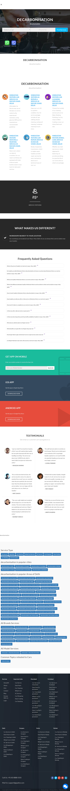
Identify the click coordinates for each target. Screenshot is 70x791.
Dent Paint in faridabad (53, 688)
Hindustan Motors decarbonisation (38, 640)
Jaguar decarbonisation (22, 640)
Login (5, 700)
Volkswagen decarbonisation (23, 634)
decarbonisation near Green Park (44, 578)
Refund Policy (63, 790)
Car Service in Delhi (9, 732)
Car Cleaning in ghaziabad (36, 693)
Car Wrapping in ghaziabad (37, 706)
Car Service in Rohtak (61, 732)
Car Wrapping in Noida (42, 748)
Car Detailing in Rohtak (59, 759)
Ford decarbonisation (34, 630)
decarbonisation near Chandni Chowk (30, 585)
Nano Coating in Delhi (8, 750)
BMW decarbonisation (48, 637)
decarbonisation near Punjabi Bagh (45, 612)
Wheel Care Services (30, 554)
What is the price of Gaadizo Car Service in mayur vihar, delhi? (21, 266)
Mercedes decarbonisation (8, 640)
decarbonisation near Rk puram (9, 618)
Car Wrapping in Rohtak (59, 750)
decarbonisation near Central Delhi (50, 588)
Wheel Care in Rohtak (59, 743)
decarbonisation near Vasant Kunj (52, 601)
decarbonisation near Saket (26, 581)
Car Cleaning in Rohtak (59, 738)
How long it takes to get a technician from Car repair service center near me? (25, 334)
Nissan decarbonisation (37, 634)
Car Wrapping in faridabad (54, 706)
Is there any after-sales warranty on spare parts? (18, 311)
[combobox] (16, 30)
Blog (5, 693)
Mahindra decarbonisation (8, 630)
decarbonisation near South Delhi (26, 578)
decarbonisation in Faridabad (38, 566)
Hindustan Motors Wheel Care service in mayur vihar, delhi (58, 140)
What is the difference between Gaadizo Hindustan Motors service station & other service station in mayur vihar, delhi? (34, 286)
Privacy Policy (54, 790)
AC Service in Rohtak (61, 746)
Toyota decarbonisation (49, 627)
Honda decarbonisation (35, 627)
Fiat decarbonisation (61, 637)
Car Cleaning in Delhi (10, 737)
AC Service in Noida (43, 744)
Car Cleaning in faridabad (53, 693)
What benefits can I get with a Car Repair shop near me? (20, 328)
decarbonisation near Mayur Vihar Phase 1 (32, 601)
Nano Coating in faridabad (53, 711)
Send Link (50, 368)
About (5, 685)
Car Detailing (5, 557)
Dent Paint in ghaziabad (36, 688)
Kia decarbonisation (6, 644)
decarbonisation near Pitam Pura (27, 612)
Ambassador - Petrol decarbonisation (30, 652)
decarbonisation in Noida (8, 569)
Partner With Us (6, 697)
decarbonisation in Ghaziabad (23, 569)
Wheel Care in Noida (44, 742)
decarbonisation (14, 557)
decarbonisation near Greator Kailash (27, 608)
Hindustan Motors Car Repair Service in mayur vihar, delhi (37, 140)
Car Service (18, 683)
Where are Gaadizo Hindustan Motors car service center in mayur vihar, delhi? (25, 279)
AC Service (39, 554)
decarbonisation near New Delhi (9, 591)
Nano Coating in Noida (42, 752)
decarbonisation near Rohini (8, 608)
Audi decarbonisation (35, 637)
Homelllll (6, 683)
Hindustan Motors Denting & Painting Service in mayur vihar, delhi (15, 142)
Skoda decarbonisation (7, 637)
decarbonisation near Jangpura (48, 595)
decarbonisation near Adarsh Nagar (10, 588)
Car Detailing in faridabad (53, 715)
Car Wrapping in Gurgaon (25, 755)
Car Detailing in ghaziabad (36, 715)
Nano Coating (56, 554)
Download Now (14, 393)
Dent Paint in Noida (43, 734)
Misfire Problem (5, 661)
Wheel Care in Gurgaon (25, 746)
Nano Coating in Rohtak (59, 754)
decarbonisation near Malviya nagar (29, 615)
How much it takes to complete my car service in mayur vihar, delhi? (23, 305)
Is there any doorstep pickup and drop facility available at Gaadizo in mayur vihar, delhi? (28, 317)
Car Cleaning (20, 554)
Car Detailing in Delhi (8, 755)
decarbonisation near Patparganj (45, 605)
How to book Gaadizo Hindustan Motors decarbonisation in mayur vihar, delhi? (26, 293)
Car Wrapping (47, 554)
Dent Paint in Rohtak (61, 734)
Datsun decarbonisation (51, 634)
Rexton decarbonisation (55, 640)
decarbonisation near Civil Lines (9, 598)
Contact (6, 691)
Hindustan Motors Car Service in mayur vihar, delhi (15, 99)
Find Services (61, 30)
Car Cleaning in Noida (42, 738)
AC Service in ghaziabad (36, 702)
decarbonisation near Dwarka (9, 578)
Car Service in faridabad (53, 683)
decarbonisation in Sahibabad (40, 569)
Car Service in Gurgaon (25, 733)
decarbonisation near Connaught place (47, 608)
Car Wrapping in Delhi (8, 746)
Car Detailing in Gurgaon (25, 765)
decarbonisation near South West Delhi (11, 595)
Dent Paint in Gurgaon (24, 737)
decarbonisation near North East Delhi (30, 588)
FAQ (5, 688)
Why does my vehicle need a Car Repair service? (18, 322)
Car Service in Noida (43, 732)
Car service (4, 554)
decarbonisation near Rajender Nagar (11, 601)
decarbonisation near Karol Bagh (28, 605)
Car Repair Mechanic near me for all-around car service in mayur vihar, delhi (25, 340)
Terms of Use (44, 790)
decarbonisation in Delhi (7, 566)
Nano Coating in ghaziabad (36, 711)
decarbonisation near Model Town (27, 598)
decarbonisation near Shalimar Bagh (10, 615)
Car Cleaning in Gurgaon (25, 742)
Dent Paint (11, 554)
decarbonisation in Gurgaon (22, 566)
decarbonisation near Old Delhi (45, 598)
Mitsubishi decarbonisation (21, 637)
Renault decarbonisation (8, 634)
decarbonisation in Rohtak (54, 566)
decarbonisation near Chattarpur (10, 605)
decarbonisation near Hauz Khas (43, 581)
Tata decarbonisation (22, 630)
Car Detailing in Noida (42, 757)
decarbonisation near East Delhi (27, 591)
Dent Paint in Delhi (9, 734)
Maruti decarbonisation (7, 627)
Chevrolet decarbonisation (48, 630)
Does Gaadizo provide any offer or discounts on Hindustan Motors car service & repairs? (28, 299)
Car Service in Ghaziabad (36, 683)
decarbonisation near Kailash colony (49, 615)
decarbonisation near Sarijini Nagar (10, 585)
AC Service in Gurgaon (24, 751)
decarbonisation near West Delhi (30, 595)
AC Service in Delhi (9, 742)
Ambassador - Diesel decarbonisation (11, 652)
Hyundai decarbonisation (21, 627)
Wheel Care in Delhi (9, 740)
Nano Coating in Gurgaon (25, 760)
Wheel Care (18, 691)
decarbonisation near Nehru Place (10, 581)
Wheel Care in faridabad (53, 697)
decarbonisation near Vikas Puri (9, 612)
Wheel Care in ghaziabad (36, 697)
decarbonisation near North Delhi (49, 585)
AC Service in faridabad (53, 702)
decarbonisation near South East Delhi (46, 591)
